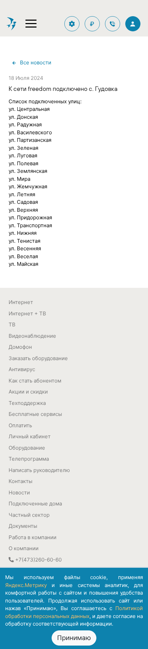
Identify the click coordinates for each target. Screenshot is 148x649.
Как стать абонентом (35, 380)
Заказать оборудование (38, 358)
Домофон (20, 347)
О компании (24, 548)
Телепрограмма (29, 459)
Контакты (20, 481)
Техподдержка (27, 403)
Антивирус (22, 369)
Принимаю (74, 638)
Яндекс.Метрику (26, 585)
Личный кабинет (30, 436)
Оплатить (20, 425)
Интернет (21, 302)
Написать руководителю (39, 470)
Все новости (35, 62)
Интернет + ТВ (27, 313)
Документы (23, 526)
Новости (19, 492)
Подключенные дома (35, 503)
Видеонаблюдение (32, 336)
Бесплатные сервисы (35, 414)
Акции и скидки (28, 391)
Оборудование (27, 447)
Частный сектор (29, 515)
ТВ (12, 324)
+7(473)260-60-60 (38, 559)
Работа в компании (32, 537)
